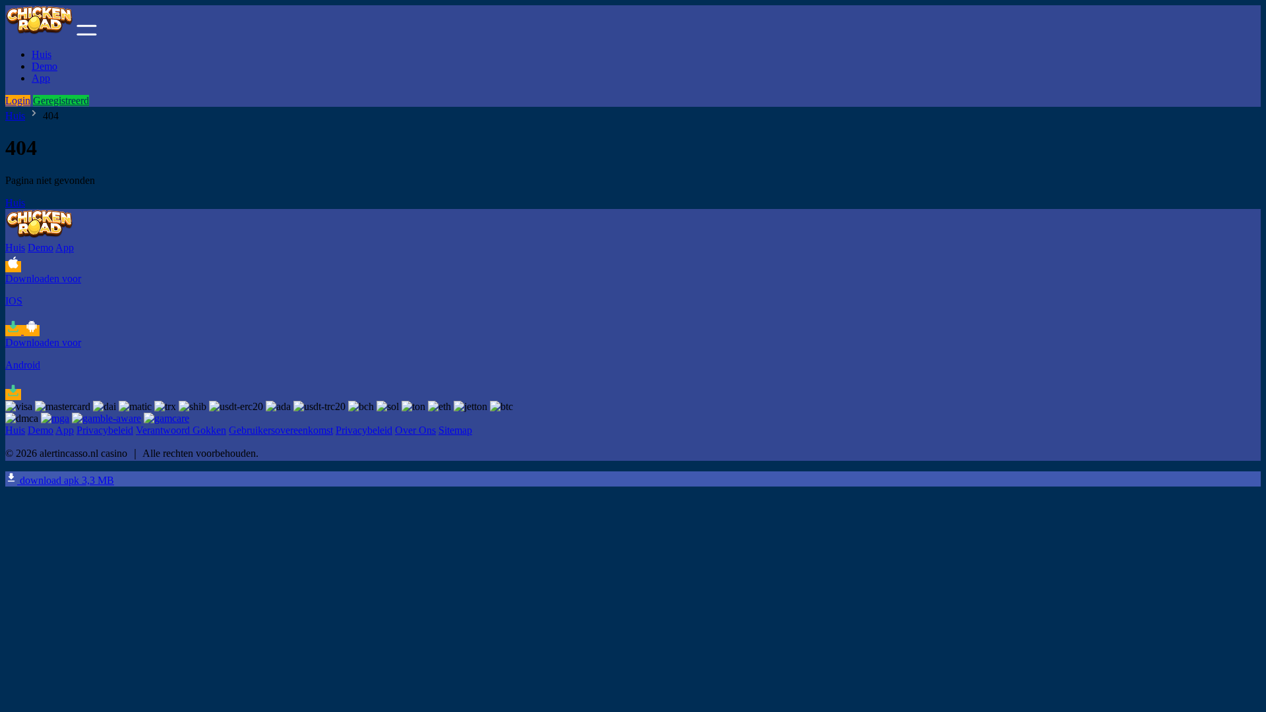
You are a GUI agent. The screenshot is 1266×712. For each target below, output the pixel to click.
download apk (65, 480)
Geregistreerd (61, 100)
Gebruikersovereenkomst (281, 430)
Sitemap (455, 430)
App (41, 78)
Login (17, 100)
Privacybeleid (104, 430)
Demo (44, 66)
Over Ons (415, 430)
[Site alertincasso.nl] (39, 32)
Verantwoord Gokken (181, 430)
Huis (41, 54)
